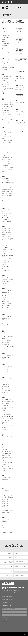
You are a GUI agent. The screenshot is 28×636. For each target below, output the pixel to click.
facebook (5, 2)
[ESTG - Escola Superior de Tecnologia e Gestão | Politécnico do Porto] (21, 8)
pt (25, 2)
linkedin (8, 2)
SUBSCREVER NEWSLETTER (9, 615)
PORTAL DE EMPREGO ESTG (7, 570)
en (24, 2)
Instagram (2, 2)
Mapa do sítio (4, 619)
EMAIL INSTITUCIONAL (8, 561)
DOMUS (11, 557)
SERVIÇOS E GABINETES (8, 608)
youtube (11, 2)
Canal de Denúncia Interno (7, 622)
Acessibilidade (5, 621)
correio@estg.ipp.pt (7, 605)
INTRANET (10, 553)
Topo (23, 634)
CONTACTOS (9, 575)
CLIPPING (10, 566)
